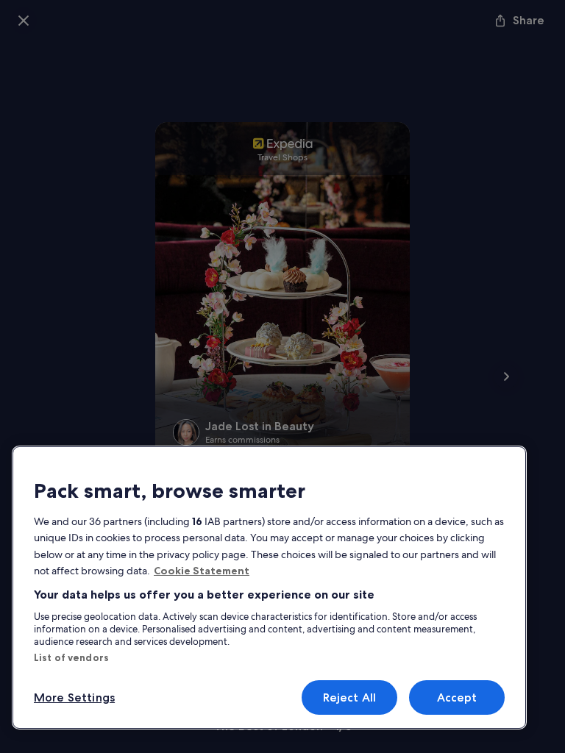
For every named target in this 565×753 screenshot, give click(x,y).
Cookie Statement (201, 570)
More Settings (74, 697)
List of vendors (71, 657)
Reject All (350, 697)
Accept (457, 697)
